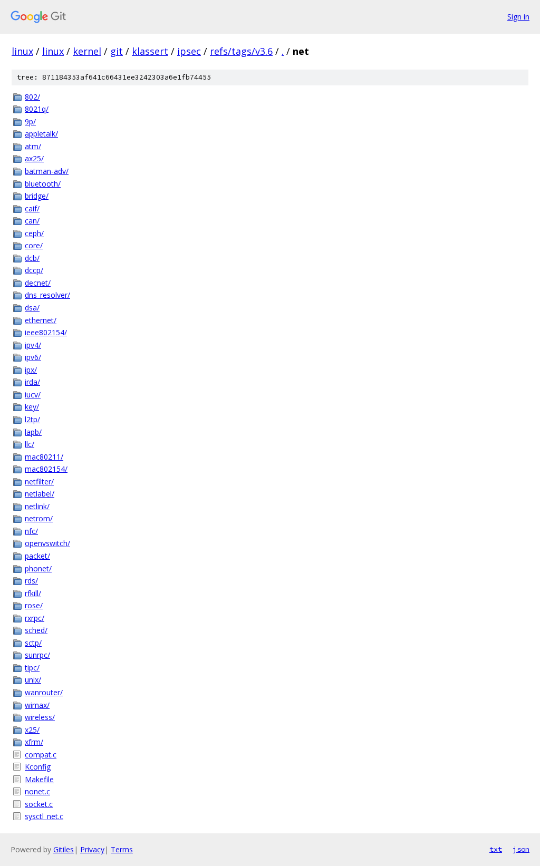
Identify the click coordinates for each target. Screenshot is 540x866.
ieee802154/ (46, 332)
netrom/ (39, 518)
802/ (32, 97)
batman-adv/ (47, 171)
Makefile (39, 779)
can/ (32, 221)
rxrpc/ (34, 618)
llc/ (29, 444)
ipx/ (31, 370)
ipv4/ (33, 345)
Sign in (518, 17)
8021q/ (37, 109)
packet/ (37, 556)
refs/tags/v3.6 (241, 51)
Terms (122, 849)
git (116, 51)
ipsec (189, 51)
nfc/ (31, 531)
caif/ (32, 208)
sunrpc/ (37, 655)
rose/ (34, 605)
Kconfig (38, 767)
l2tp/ (32, 419)
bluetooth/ (43, 184)
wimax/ (37, 705)
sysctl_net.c (44, 816)
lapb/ (33, 432)
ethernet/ (40, 320)
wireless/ (40, 717)
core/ (34, 245)
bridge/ (37, 196)
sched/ (36, 630)
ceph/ (34, 233)
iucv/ (33, 395)
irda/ (32, 382)
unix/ (33, 680)
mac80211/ (44, 457)
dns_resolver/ (47, 295)
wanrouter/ (44, 692)
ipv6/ (33, 357)
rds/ (31, 581)
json (521, 849)
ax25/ (34, 158)
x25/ (32, 730)
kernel (87, 51)
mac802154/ (46, 469)
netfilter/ (39, 481)
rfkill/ (33, 593)
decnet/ (38, 283)
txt (495, 849)
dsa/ (32, 308)
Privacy (92, 849)
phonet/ (38, 568)
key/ (32, 407)
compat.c (40, 755)
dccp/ (34, 270)
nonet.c (37, 791)
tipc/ (32, 668)
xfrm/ (34, 742)
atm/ (33, 146)
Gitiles (63, 849)
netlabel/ (39, 494)
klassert (150, 51)
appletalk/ (41, 134)
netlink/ (37, 506)
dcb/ (32, 258)
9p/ (30, 121)
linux (22, 51)
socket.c (39, 804)
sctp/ (33, 643)
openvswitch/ (47, 543)
